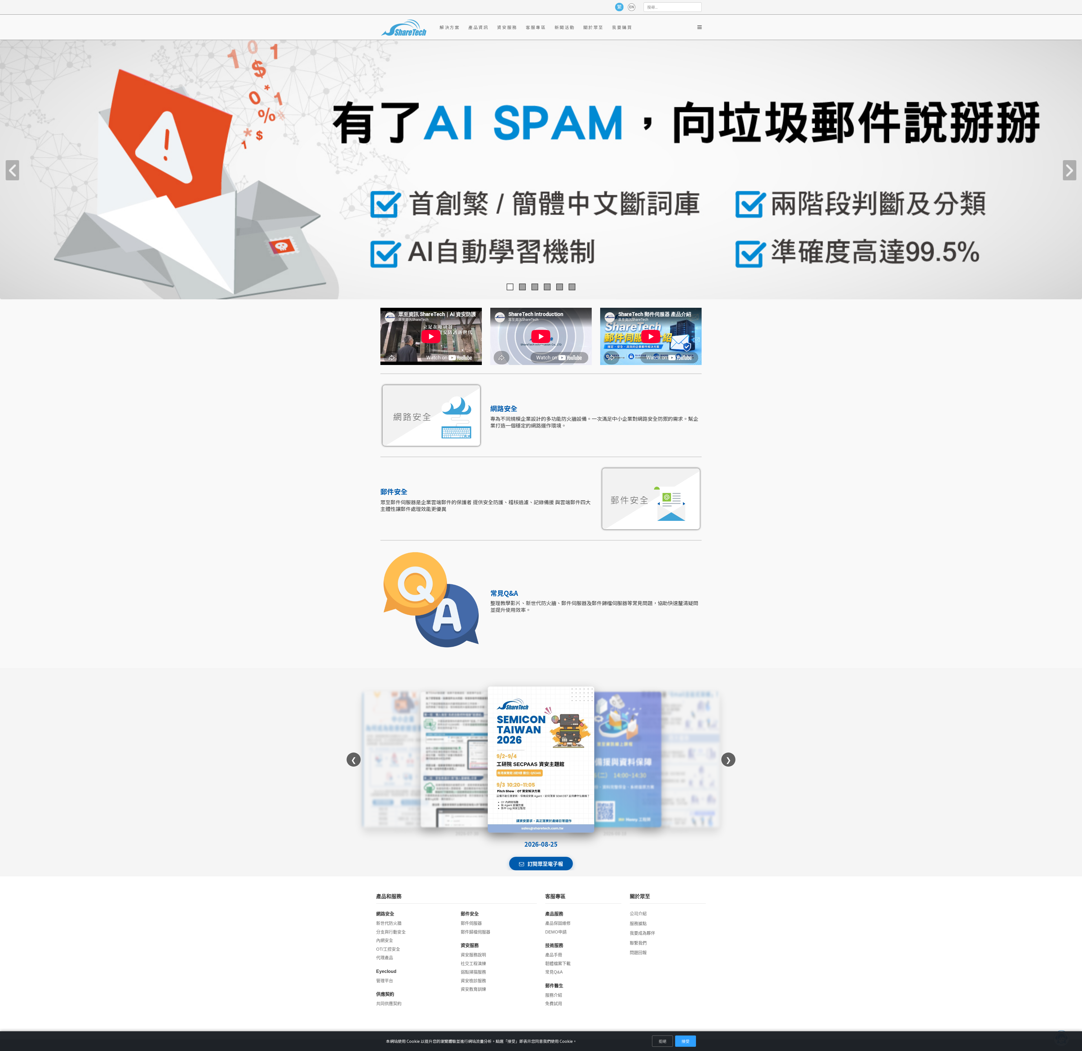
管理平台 (384, 980)
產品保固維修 (558, 923)
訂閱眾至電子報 (544, 863)
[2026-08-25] (541, 760)
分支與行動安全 (391, 932)
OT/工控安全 (388, 949)
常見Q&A (554, 972)
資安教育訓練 (473, 989)
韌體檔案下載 (558, 963)
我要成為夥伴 (642, 933)
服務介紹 (553, 995)
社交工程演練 (473, 963)
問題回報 (638, 952)
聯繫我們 (638, 943)
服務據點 (638, 923)
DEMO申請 (556, 932)
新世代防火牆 (389, 923)
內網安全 (384, 940)
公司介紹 (638, 913)
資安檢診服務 (473, 980)
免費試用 (553, 1003)
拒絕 (662, 1041)
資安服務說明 (473, 954)
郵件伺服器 (471, 923)
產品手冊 (553, 954)
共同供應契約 (389, 1003)
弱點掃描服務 (473, 972)
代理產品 (384, 957)
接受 (685, 1041)
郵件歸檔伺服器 (475, 932)
